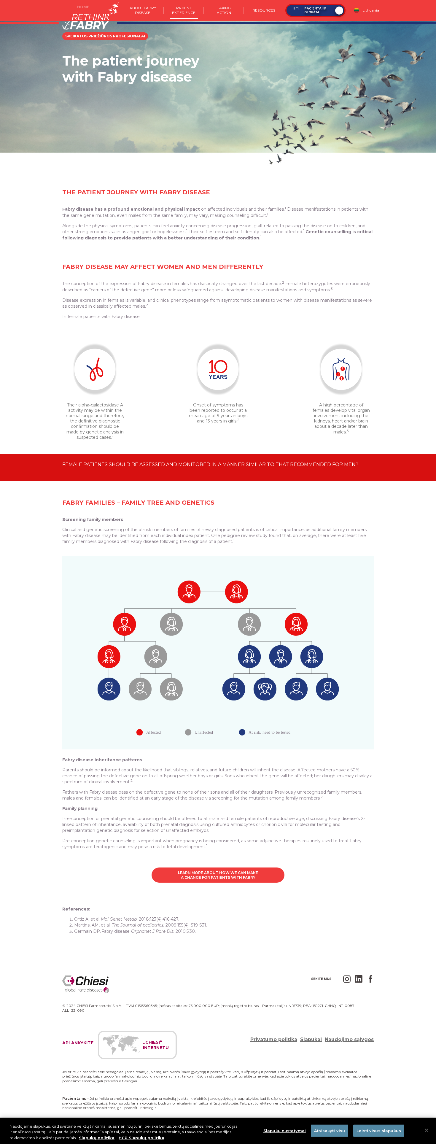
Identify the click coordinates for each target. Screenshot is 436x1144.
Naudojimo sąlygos (349, 1039)
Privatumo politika (273, 1039)
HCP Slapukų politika (141, 1137)
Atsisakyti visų (329, 1130)
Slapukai (311, 1039)
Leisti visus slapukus (379, 1130)
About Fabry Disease (143, 10)
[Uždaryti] (426, 1130)
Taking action (224, 10)
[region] (218, 1131)
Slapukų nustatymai (284, 1130)
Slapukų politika (96, 1137)
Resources (263, 10)
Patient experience (183, 10)
